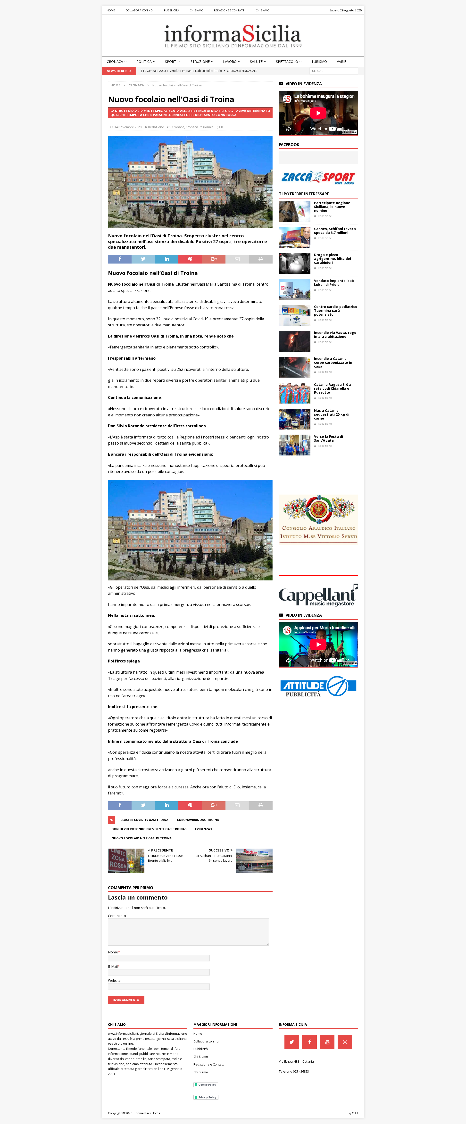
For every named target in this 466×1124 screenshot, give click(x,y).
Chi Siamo (196, 10)
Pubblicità (171, 10)
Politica (144, 61)
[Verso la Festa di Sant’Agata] (294, 445)
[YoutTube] (327, 1042)
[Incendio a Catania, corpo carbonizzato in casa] (294, 367)
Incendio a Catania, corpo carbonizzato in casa (333, 362)
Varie (341, 61)
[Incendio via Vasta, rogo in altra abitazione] (294, 341)
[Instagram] (345, 1042)
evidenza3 (203, 829)
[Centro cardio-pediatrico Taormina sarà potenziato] (294, 315)
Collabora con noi (139, 10)
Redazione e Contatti (229, 10)
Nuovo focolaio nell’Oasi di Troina (142, 838)
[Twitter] (291, 1042)
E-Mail (113, 966)
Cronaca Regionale (200, 127)
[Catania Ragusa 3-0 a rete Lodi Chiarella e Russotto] (294, 393)
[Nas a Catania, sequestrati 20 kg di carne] (294, 419)
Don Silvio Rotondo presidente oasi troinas (149, 829)
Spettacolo (287, 61)
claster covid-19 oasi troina (144, 820)
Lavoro (230, 61)
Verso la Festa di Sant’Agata (328, 438)
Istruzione (200, 61)
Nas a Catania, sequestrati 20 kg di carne (331, 414)
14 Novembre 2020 (127, 127)
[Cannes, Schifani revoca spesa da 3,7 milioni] (294, 237)
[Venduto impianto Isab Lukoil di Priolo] (294, 289)
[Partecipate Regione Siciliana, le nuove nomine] (294, 211)
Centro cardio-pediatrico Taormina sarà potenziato (335, 310)
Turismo (319, 61)
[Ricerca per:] (333, 70)
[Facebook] (309, 1042)
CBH (355, 1113)
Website (114, 980)
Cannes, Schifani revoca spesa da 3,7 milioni (335, 230)
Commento (117, 915)
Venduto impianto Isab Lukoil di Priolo (334, 282)
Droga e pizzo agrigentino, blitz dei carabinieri (332, 258)
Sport (170, 61)
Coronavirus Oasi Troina (198, 820)
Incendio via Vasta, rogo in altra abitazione (335, 334)
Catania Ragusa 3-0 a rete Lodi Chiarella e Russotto (332, 388)
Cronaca (115, 61)
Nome (113, 952)
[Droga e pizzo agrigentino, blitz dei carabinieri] (294, 263)
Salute (256, 61)
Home (111, 10)
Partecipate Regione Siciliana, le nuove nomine (332, 206)
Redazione (156, 127)
